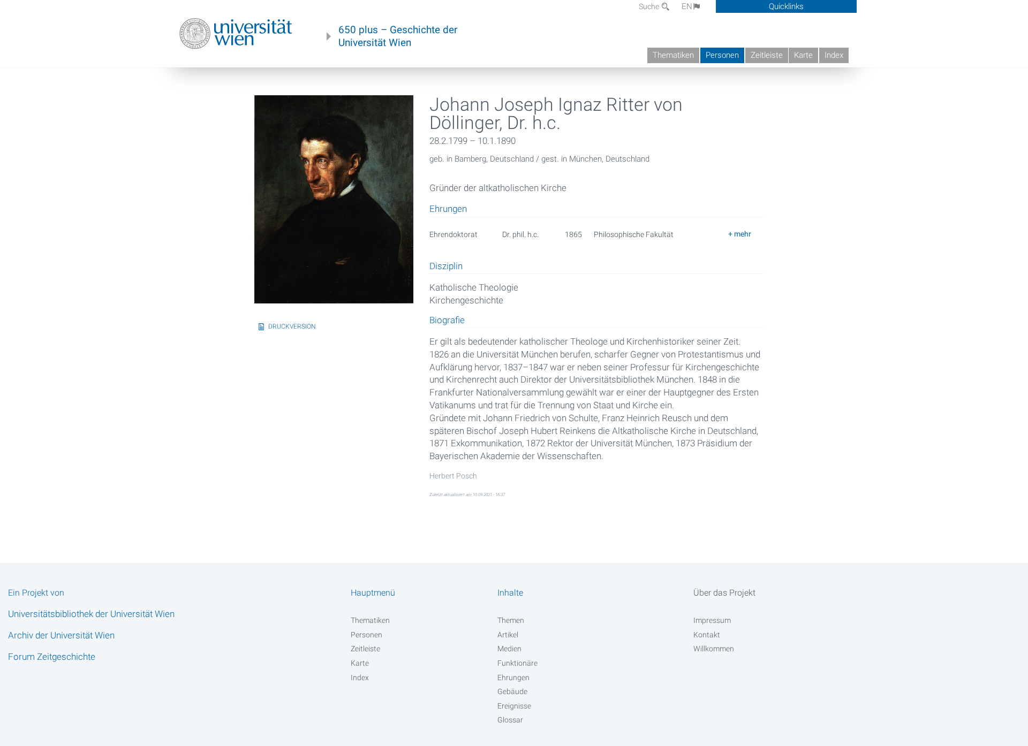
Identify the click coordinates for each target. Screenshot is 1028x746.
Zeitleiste (767, 55)
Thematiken (673, 55)
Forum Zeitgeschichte (51, 656)
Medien (509, 648)
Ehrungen (513, 677)
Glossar (510, 719)
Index (834, 55)
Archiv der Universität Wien (61, 635)
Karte (803, 55)
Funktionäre (517, 663)
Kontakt (706, 634)
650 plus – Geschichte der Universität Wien (397, 36)
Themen (510, 620)
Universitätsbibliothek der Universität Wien (91, 613)
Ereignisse (514, 706)
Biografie (447, 320)
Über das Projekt (724, 593)
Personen (722, 55)
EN (687, 6)
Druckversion (292, 326)
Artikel (507, 634)
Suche (650, 6)
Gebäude (512, 691)
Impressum (712, 620)
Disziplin (446, 266)
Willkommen (713, 648)
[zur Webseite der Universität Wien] (235, 33)
